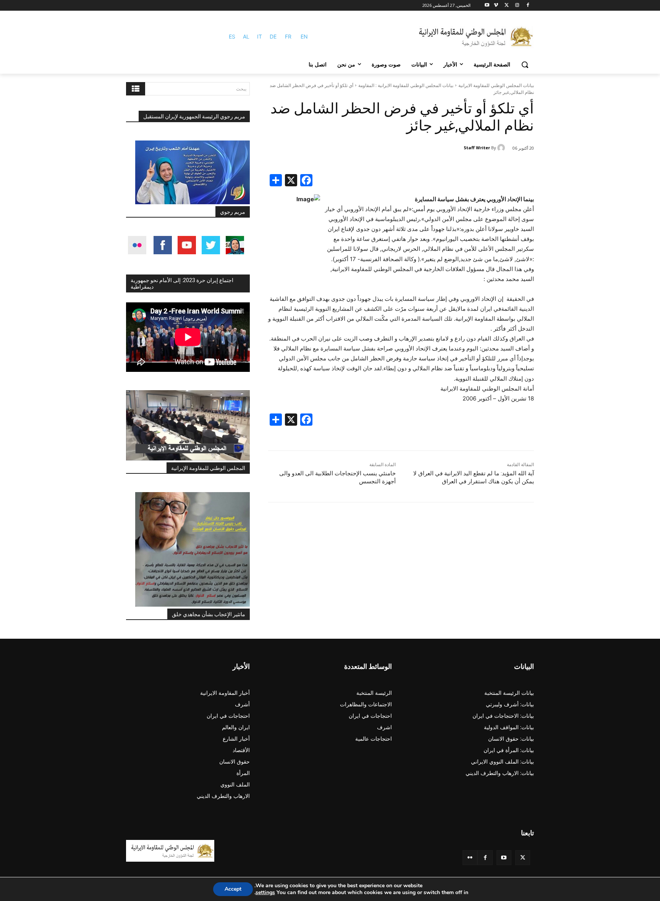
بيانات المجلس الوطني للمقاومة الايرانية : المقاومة (405, 85)
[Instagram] (517, 5)
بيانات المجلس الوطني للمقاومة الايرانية (496, 85)
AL (246, 36)
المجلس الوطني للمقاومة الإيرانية (208, 468)
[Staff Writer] (502, 148)
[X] (506, 5)
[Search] (135, 88)
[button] (525, 64)
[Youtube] (487, 5)
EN (304, 36)
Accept (233, 889)
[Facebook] (527, 5)
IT (259, 36)
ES (232, 36)
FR (288, 36)
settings (265, 892)
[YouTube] (504, 857)
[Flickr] (470, 857)
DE (273, 36)
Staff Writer (477, 147)
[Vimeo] (496, 5)
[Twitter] (522, 857)
